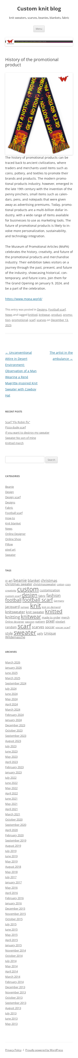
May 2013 (11, 1024)
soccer (50, 627)
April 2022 (11, 793)
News (8, 315)
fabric (42, 596)
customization (50, 590)
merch (65, 617)
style (9, 633)
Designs (42, 309)
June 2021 (11, 798)
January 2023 (13, 772)
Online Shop (13, 539)
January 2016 (13, 903)
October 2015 (14, 919)
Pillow (9, 544)
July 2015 (10, 924)
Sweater (10, 555)
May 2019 (11, 861)
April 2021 (11, 809)
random (11, 627)
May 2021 (11, 804)
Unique (50, 633)
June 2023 (11, 751)
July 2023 (10, 746)
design (29, 594)
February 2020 (14, 835)
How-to (10, 518)
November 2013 (15, 992)
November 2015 (15, 914)
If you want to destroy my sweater (27, 433)
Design (9, 492)
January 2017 (13, 882)
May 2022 (11, 788)
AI (6, 581)
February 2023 (14, 767)
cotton (60, 584)
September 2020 (15, 825)
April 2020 (11, 830)
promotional (20, 320)
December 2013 (15, 987)
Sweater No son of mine (20, 438)
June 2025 (11, 673)
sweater (25, 632)
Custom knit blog (39, 8)
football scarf (37, 599)
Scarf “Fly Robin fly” (17, 422)
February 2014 (14, 982)
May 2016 (11, 888)
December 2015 (15, 908)
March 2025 (12, 678)
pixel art (10, 549)
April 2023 (11, 762)
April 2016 (11, 893)
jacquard (12, 606)
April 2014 (11, 971)
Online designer (14, 621)
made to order (51, 617)
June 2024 (11, 694)
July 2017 (10, 877)
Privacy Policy (13, 1050)
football (13, 600)
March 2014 (12, 977)
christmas (49, 580)
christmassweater (44, 584)
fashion (53, 595)
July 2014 (10, 961)
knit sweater (35, 612)
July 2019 (10, 851)
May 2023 (11, 757)
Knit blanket (13, 523)
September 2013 (15, 1003)
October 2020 (14, 819)
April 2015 (11, 940)
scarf (32, 320)
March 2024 (12, 709)
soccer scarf (62, 627)
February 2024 (14, 715)
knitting (12, 617)
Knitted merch (14, 443)
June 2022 (11, 783)
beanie (20, 580)
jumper (25, 607)
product (56, 315)
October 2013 (14, 998)
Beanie (9, 487)
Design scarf (13, 497)
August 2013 (13, 1008)
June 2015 (11, 929)
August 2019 (13, 846)
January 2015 (13, 945)
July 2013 (10, 1013)
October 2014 (14, 956)
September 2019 (15, 840)
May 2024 (11, 699)
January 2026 (13, 668)
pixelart (60, 621)
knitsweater (15, 611)
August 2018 (13, 867)
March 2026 (12, 662)
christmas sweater (18, 584)
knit (35, 605)
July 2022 (10, 778)
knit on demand (51, 607)
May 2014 (11, 966)
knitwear (44, 315)
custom (28, 589)
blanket (34, 580)
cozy (68, 584)
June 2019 (11, 856)
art (10, 580)
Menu (39, 28)
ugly (40, 633)
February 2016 (14, 898)
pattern (40, 621)
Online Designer (15, 534)
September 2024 (15, 683)
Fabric (9, 508)
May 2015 (11, 935)
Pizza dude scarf (15, 427)
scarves (41, 320)
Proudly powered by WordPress (44, 1050)
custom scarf (13, 596)
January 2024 (13, 720)
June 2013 (11, 1018)
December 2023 (15, 725)
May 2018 (11, 872)
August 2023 (13, 741)
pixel (50, 621)
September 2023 (15, 736)
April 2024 (11, 704)
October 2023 (14, 730)
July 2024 (10, 688)
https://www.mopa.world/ (23, 299)
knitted (32, 315)
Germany (59, 600)
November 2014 (15, 950)
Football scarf (57, 309)
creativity (10, 590)
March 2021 (12, 814)
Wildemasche (15, 637)
